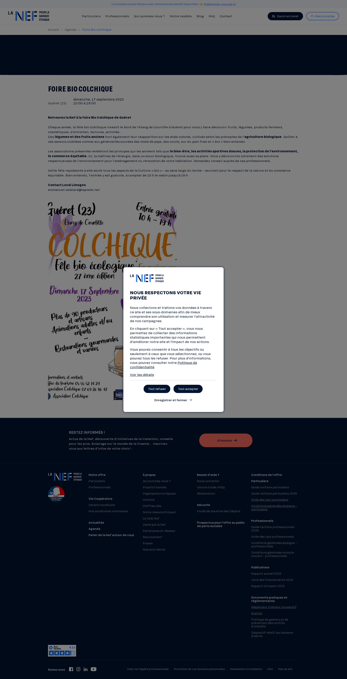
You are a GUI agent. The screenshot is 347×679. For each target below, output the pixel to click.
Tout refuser (157, 389)
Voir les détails (142, 375)
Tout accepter (188, 389)
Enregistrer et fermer (170, 400)
